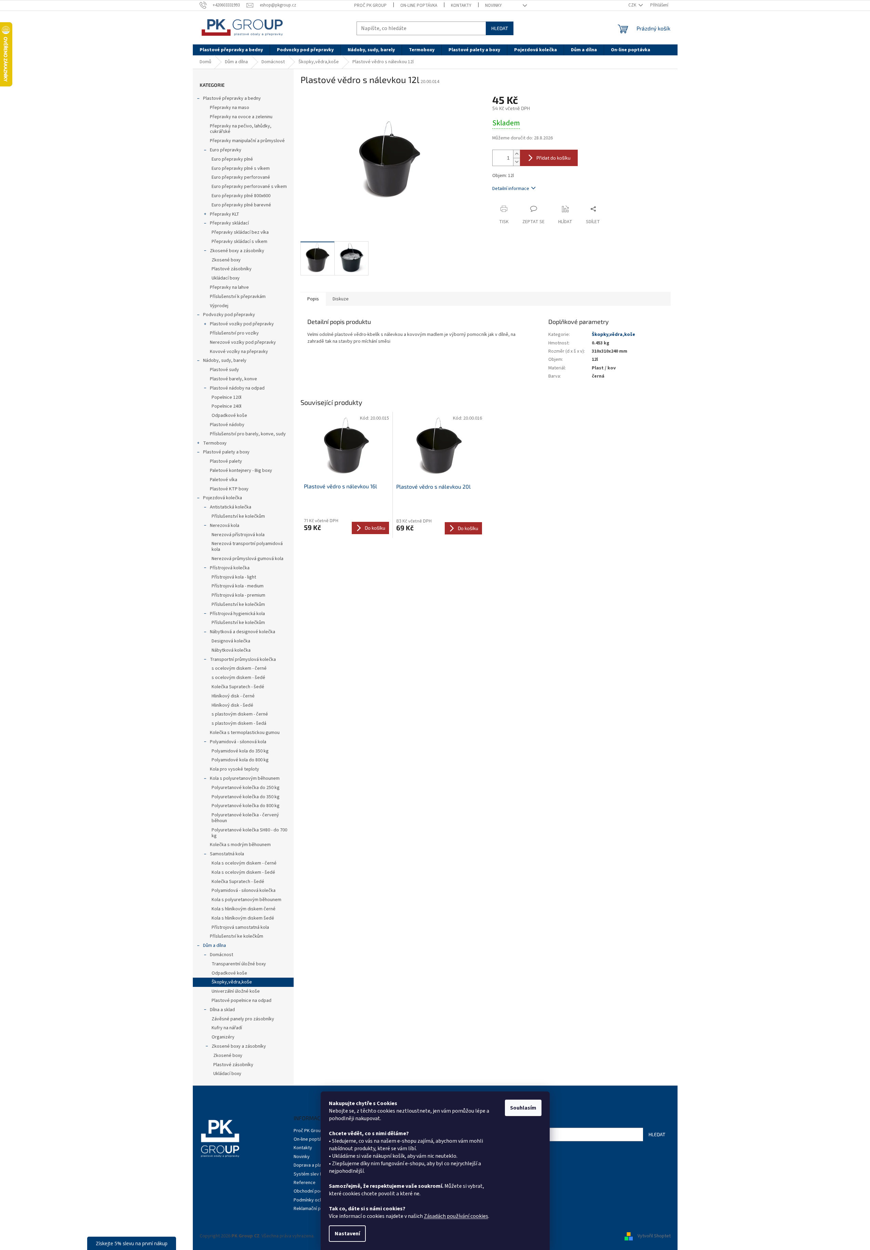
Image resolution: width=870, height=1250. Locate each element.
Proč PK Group (370, 5)
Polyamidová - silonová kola (238, 741)
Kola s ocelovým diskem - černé (244, 863)
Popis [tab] (313, 299)
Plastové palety (226, 461)
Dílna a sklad (222, 1009)
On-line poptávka (418, 5)
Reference (305, 1182)
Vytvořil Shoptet (654, 1236)
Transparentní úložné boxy (239, 964)
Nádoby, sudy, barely (224, 360)
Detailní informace (510, 188)
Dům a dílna (214, 945)
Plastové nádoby (227, 424)
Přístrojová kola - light (234, 577)
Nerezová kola (224, 525)
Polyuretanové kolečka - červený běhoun (245, 818)
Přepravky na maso (229, 107)
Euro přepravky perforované (241, 177)
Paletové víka (223, 479)
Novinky (493, 5)
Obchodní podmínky (314, 1191)
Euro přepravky (225, 150)
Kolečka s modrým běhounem (240, 844)
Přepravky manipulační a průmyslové (247, 140)
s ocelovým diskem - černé (239, 668)
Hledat (499, 28)
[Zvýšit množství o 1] (516, 154)
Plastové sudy (224, 369)
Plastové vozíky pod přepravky (242, 324)
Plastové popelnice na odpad (241, 1000)
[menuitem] (231, 49)
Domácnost (221, 954)
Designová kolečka (231, 641)
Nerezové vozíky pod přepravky (243, 342)
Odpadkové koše (229, 415)
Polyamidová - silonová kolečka (244, 890)
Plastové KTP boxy (229, 489)
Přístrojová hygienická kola (237, 613)
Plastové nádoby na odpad (237, 388)
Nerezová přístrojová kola (238, 534)
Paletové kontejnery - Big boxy (241, 470)
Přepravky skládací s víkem (239, 241)
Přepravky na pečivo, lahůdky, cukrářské (240, 129)
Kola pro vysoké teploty (234, 769)
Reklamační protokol (315, 1208)
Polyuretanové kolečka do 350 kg (246, 796)
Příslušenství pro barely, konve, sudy (248, 434)
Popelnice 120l (226, 397)
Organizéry (223, 1037)
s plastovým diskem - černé (240, 714)
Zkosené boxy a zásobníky (237, 250)
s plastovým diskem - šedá (239, 723)
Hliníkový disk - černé (233, 696)
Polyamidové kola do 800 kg (240, 760)
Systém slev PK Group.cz (319, 1174)
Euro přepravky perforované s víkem (249, 186)
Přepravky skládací (229, 223)
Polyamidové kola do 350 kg (240, 751)
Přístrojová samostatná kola (240, 927)
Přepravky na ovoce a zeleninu (241, 116)
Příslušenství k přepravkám (238, 296)
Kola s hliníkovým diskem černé (244, 909)
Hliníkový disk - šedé (232, 705)
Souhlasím (523, 1108)
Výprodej (219, 305)
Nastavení (347, 1233)
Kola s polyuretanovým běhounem (245, 778)
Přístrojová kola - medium (238, 586)
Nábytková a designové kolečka (242, 631)
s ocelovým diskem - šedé (238, 677)
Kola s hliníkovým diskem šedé (243, 918)
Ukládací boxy (226, 278)
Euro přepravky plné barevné (241, 205)
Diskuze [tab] (341, 299)
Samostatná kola (227, 854)
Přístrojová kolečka (230, 568)
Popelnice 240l (226, 406)
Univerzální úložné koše (236, 991)
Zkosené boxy (226, 260)
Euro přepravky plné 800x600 (241, 195)
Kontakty (461, 5)
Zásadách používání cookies (456, 1216)
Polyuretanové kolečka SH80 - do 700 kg (249, 833)
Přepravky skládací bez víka (240, 232)
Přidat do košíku (553, 158)
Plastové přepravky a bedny (232, 98)
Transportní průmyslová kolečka (243, 659)
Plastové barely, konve (233, 379)
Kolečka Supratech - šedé (238, 686)
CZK (632, 5)
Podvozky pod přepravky (229, 314)
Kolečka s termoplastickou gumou (245, 732)
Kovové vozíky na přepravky (239, 351)
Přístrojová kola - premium (238, 595)
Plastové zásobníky (232, 269)
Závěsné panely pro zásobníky (243, 1019)
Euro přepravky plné (232, 159)
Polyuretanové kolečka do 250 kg (246, 787)
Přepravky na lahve (229, 287)
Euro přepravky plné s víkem (241, 168)
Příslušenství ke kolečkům (238, 516)
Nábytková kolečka (231, 650)
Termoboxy (215, 443)
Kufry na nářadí (227, 1027)
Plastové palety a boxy (226, 452)
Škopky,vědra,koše (232, 982)
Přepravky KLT (224, 214)
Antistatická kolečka (230, 507)
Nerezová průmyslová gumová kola (247, 558)
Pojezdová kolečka (222, 497)
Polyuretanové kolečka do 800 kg (246, 805)
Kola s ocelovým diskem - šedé (243, 872)
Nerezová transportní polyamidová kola (247, 546)
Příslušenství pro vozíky (234, 333)
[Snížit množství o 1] (516, 162)
